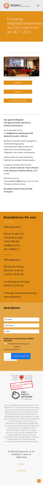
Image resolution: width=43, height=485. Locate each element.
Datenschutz (9, 346)
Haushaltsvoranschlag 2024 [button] (18, 101)
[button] (38, 5)
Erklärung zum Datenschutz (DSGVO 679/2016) (19, 339)
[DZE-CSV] (17, 5)
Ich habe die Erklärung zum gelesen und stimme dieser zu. (16, 347)
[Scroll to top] (39, 481)
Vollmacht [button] (18, 92)
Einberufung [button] (18, 83)
